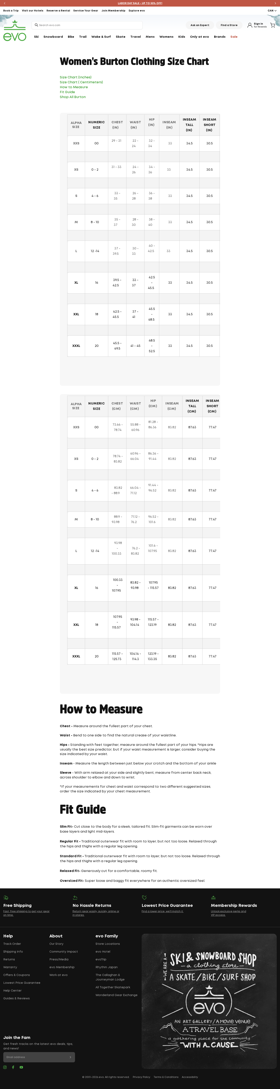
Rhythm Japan (107, 967)
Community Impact (63, 952)
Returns (9, 959)
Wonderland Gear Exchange (117, 995)
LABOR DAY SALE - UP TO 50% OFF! (140, 3)
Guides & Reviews (16, 998)
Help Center (12, 991)
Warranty (10, 967)
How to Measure (74, 87)
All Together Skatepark (113, 987)
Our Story (56, 944)
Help (8, 936)
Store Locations (108, 944)
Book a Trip (11, 11)
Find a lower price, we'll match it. (162, 911)
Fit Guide (67, 92)
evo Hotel (103, 952)
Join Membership (113, 11)
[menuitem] (36, 37)
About (56, 936)
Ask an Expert (200, 25)
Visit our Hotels (32, 11)
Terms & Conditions (166, 1077)
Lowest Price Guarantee (21, 983)
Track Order (12, 944)
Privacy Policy (141, 1077)
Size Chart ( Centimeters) (82, 82)
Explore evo (137, 11)
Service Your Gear (85, 11)
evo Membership (62, 967)
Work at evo (58, 975)
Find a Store (229, 25)
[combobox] (87, 25)
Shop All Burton (73, 97)
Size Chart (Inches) (75, 77)
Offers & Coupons (16, 975)
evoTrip (101, 959)
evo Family (107, 936)
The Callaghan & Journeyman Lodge (110, 977)
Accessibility (190, 1077)
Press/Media (58, 959)
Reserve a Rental (58, 11)
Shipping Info (13, 952)
